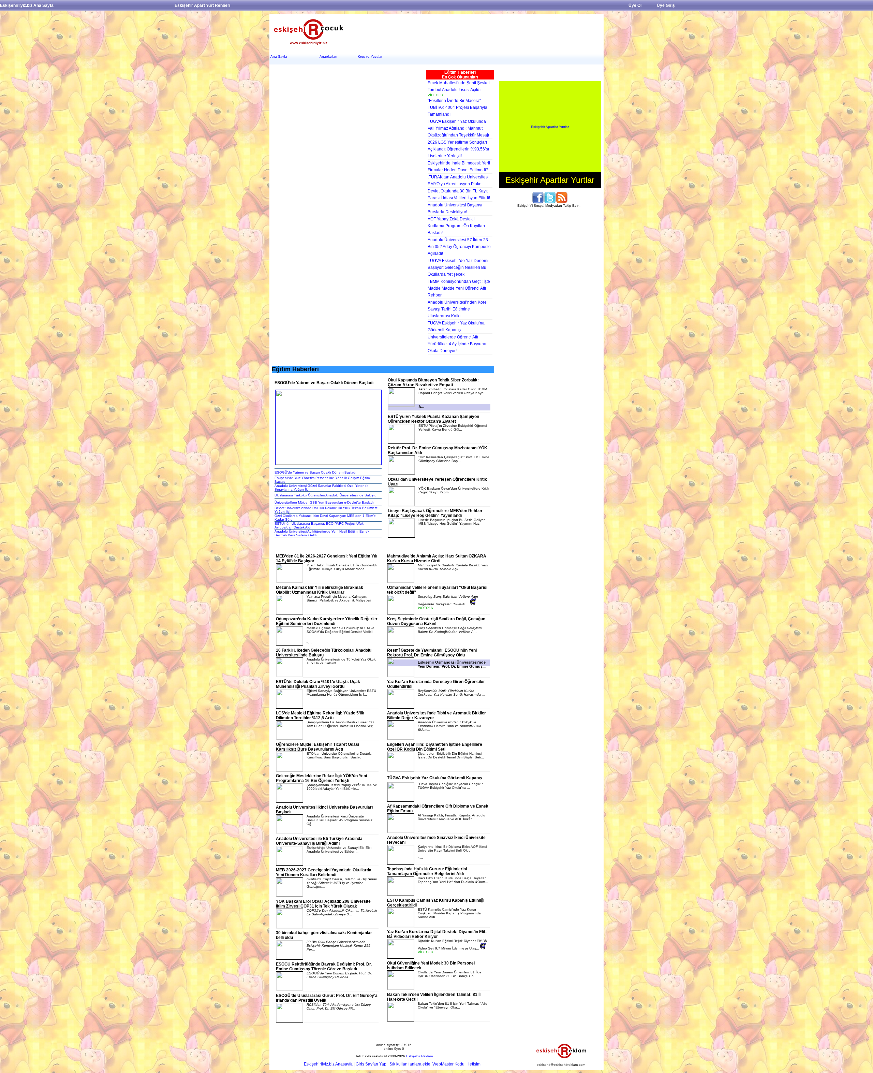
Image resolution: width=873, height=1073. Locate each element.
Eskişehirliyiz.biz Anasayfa (328, 1064)
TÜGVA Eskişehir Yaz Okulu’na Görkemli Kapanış (434, 777)
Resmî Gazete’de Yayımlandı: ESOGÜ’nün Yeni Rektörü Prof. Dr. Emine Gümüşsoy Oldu (432, 652)
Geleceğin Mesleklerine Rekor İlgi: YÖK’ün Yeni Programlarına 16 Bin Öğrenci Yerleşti (321, 778)
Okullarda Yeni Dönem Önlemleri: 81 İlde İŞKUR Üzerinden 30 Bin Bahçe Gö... (450, 974)
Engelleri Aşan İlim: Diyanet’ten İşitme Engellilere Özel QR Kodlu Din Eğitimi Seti (434, 747)
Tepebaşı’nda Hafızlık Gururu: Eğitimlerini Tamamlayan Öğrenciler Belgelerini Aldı (427, 871)
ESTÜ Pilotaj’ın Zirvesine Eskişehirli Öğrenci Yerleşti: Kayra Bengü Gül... (452, 427)
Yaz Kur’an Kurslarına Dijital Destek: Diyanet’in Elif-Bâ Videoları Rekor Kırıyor (437, 934)
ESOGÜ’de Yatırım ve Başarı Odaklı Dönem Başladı (315, 472)
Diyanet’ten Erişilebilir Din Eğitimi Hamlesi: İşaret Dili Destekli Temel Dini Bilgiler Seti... (451, 755)
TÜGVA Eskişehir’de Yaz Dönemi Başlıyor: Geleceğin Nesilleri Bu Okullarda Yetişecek (458, 267)
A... (421, 407)
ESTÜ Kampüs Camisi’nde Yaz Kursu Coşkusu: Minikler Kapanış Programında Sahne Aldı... (449, 913)
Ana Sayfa (278, 56)
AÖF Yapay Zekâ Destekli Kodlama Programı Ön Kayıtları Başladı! (456, 226)
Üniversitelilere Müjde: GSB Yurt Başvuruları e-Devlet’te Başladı (324, 502)
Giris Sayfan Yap (371, 1064)
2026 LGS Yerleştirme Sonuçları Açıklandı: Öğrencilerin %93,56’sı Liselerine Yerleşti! (458, 149)
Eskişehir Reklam (419, 1056)
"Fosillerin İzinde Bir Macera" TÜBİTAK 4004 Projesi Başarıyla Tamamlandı (457, 107)
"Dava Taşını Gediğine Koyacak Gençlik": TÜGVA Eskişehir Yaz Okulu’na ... (450, 785)
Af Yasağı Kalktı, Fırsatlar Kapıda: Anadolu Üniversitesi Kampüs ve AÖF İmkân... (451, 817)
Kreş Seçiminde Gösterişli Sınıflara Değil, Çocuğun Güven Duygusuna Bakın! (436, 621)
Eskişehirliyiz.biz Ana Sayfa (27, 5)
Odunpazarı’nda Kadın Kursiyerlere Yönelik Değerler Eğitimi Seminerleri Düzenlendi (327, 621)
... (339, 602)
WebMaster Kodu (448, 1064)
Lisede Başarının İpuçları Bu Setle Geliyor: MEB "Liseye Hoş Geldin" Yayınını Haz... (452, 521)
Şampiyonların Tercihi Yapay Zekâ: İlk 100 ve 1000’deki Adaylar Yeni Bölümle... (342, 787)
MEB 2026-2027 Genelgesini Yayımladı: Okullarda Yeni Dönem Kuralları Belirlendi (323, 872)
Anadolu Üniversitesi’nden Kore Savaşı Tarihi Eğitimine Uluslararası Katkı (457, 309)
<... (452, 852)
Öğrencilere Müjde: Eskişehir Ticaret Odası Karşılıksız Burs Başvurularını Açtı (317, 747)
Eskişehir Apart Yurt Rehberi (202, 5)
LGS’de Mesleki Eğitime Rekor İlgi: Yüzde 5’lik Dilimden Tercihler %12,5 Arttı (320, 715)
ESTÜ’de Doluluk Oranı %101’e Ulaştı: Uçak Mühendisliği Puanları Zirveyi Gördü (318, 684)
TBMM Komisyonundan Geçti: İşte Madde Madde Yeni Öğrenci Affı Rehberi (459, 288)
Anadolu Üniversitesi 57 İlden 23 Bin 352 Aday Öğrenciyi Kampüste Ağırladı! (459, 246)
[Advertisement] (476, 31)
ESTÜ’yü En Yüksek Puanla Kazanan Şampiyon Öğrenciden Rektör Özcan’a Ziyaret (433, 419)
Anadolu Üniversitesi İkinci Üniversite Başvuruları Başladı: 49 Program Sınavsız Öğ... (339, 820)
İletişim (474, 1064)
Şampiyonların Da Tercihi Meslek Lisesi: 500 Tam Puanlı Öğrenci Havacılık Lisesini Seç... (341, 724)
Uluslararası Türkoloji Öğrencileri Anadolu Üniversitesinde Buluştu (325, 495)
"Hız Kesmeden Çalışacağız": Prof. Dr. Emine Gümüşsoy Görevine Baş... (453, 459)
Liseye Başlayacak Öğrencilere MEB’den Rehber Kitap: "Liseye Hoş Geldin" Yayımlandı (435, 513)
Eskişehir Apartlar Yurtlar (550, 127)
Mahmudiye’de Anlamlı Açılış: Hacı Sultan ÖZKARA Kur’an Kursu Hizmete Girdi (436, 558)
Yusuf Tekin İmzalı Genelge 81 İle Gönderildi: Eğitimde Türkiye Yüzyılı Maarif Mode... (342, 567)
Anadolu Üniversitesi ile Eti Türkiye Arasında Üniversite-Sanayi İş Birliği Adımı (319, 841)
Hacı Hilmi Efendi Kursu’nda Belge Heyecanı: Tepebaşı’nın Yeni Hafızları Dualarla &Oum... (453, 880)
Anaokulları (328, 56)
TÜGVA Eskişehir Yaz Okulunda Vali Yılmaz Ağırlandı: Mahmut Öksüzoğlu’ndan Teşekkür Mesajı (458, 128)
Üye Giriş (666, 5)
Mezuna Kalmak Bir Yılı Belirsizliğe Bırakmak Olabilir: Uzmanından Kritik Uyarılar (319, 590)
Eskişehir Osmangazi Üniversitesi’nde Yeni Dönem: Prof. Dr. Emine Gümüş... (452, 664)
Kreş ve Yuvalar (370, 56)
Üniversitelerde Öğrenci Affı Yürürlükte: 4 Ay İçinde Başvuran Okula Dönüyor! (458, 344)
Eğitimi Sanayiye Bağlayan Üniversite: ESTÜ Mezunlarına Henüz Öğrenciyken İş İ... (341, 692)
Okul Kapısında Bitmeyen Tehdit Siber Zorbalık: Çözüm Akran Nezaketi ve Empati (433, 382)
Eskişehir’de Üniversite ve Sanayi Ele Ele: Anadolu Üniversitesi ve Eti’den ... (339, 849)
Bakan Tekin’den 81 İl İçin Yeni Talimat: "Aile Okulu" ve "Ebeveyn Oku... (452, 1005)
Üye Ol (634, 5)
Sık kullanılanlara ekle (409, 1064)
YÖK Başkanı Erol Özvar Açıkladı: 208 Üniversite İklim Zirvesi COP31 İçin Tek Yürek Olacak (323, 904)
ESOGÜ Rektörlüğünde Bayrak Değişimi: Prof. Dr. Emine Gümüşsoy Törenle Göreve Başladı (324, 966)
